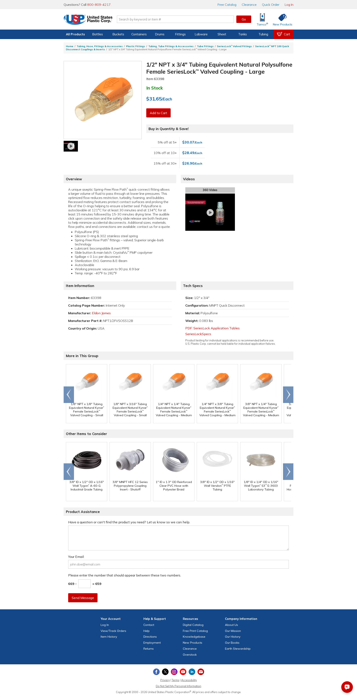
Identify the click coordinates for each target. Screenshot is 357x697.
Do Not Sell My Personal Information (178, 686)
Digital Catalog (193, 625)
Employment (152, 642)
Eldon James (101, 313)
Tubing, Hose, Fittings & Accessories (100, 46)
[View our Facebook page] (156, 672)
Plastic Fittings (135, 46)
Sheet (222, 34)
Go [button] (244, 19)
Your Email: (76, 557)
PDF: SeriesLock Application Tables (212, 328)
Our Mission (233, 631)
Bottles (97, 34)
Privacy (165, 680)
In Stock (154, 88)
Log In (289, 4)
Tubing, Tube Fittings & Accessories (171, 46)
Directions (150, 636)
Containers (139, 34)
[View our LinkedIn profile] (192, 672)
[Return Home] (88, 20)
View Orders (113, 631)
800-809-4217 (99, 4)
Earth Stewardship (238, 648)
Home (69, 46)
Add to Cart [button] (158, 113)
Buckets (118, 34)
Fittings (180, 34)
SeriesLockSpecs (198, 334)
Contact (148, 625)
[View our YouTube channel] (183, 672)
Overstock (190, 654)
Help (146, 631)
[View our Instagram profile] (174, 672)
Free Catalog (195, 631)
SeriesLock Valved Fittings (234, 46)
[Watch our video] (71, 146)
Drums (159, 34)
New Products (192, 642)
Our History (232, 636)
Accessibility (189, 680)
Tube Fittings (205, 46)
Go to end (69, 395)
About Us (231, 625)
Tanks (242, 34)
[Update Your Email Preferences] (201, 672)
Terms (175, 680)
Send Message (83, 598)
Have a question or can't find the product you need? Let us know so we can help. (129, 522)
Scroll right (288, 395)
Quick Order (270, 4)
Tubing (263, 34)
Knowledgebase (194, 636)
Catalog (227, 4)
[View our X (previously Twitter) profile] (165, 672)
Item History (109, 636)
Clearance (249, 4)
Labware (201, 34)
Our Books (232, 642)
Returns (148, 648)
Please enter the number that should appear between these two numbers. (124, 575)
